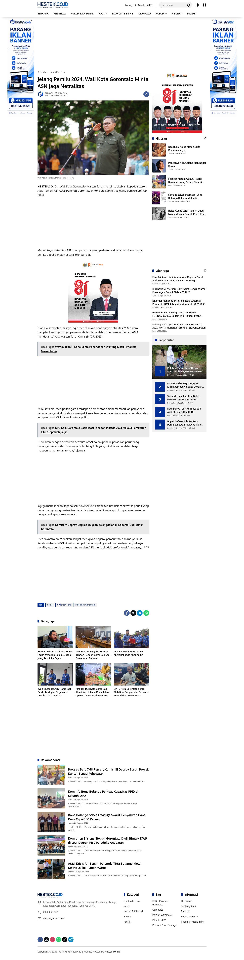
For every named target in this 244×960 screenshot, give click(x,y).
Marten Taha (65, 604)
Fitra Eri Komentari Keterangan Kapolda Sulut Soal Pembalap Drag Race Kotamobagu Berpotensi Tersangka (177, 279)
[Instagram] (52, 939)
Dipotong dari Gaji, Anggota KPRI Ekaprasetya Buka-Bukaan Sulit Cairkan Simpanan (184, 385)
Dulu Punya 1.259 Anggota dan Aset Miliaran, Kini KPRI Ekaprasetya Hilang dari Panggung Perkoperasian (184, 410)
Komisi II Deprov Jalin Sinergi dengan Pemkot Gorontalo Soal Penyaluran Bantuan (93, 654)
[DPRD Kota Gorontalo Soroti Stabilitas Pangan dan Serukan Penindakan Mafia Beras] (131, 674)
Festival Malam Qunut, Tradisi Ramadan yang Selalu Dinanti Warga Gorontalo (185, 180)
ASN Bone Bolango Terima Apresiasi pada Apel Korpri (128, 653)
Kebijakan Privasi (190, 916)
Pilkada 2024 (159, 920)
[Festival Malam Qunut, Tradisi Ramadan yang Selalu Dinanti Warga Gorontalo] (159, 181)
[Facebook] (127, 613)
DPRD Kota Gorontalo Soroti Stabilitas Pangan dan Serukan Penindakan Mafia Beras (131, 692)
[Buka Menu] (204, 5)
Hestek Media (112, 951)
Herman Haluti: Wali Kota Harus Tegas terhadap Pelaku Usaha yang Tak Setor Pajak (55, 654)
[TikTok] (64, 939)
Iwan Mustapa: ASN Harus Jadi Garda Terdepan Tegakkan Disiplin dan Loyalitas (54, 692)
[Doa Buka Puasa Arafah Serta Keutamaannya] (159, 150)
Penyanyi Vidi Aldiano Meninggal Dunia (187, 164)
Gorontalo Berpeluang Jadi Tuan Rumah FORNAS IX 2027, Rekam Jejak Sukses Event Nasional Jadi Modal (176, 314)
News (127, 906)
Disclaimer (187, 901)
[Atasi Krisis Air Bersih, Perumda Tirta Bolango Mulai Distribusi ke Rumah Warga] (51, 869)
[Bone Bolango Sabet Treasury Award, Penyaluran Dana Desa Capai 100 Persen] (51, 822)
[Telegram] (140, 613)
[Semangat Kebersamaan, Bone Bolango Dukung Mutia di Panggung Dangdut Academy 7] (159, 197)
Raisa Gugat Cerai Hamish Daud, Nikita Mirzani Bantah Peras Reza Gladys (186, 212)
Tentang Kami (188, 906)
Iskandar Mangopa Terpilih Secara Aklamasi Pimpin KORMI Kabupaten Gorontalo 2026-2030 (178, 302)
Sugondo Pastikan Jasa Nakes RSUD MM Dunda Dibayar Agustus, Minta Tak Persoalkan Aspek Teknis (184, 398)
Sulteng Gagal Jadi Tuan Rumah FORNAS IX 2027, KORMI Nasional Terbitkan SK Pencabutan (179, 326)
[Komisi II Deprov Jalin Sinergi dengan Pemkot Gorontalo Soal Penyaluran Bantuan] (93, 637)
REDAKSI (49, 93)
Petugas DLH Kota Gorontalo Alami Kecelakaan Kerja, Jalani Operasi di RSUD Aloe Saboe (92, 692)
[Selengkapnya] (204, 138)
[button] (188, 5)
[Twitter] (133, 613)
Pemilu (127, 916)
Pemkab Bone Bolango (164, 925)
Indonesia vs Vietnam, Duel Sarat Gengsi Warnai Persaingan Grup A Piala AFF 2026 (179, 290)
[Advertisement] (122, 44)
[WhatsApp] (146, 613)
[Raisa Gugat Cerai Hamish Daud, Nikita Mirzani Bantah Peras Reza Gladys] (159, 213)
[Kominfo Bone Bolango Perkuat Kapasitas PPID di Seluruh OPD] (51, 798)
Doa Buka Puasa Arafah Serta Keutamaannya (184, 148)
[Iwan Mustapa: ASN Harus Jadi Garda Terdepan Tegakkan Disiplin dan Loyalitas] (55, 674)
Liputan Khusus (132, 901)
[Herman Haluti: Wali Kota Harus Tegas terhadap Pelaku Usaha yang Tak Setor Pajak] (55, 637)
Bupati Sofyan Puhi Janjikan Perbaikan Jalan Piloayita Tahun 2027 (185, 423)
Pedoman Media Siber (192, 921)
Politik (127, 921)
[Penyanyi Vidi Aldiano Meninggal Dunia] (159, 166)
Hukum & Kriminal (133, 911)
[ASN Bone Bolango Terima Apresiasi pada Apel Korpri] (131, 637)
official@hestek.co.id (54, 918)
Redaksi (185, 911)
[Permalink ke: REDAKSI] (41, 94)
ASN (51, 604)
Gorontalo (157, 909)
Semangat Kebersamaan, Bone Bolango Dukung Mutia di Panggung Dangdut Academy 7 (185, 196)
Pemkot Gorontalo (86, 604)
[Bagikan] (146, 94)
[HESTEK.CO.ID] (53, 4)
